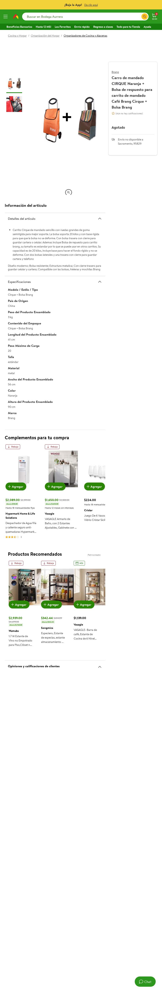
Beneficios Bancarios (19, 27)
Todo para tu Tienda (128, 27)
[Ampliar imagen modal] (68, 192)
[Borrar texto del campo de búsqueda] (138, 16)
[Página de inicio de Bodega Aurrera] (16, 16)
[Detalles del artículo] (99, 218)
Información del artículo (26, 205)
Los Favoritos (63, 27)
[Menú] (6, 16)
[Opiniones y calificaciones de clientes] (99, 665)
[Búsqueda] (144, 16)
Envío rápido (82, 27)
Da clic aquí (91, 5)
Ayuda (147, 27)
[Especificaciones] (99, 282)
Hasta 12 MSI (43, 27)
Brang (115, 72)
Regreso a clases (103, 27)
